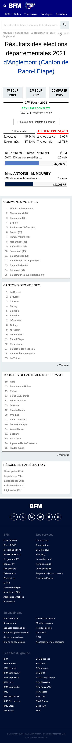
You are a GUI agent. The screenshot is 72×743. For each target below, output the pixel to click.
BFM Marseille (43, 682)
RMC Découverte (12, 701)
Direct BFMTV (10, 540)
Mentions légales (44, 623)
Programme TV (11, 559)
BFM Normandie (11, 687)
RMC (5, 691)
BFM (7, 14)
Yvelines (14, 415)
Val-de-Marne (17, 429)
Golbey (14, 325)
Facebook (14, 517)
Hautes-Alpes (17, 448)
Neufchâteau (16, 334)
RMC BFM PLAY (11, 696)
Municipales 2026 (13, 471)
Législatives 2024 (13, 476)
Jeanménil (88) (18, 251)
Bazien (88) (16, 232)
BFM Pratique (42, 550)
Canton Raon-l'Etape (42, 32)
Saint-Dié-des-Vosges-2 (22, 353)
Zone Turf (41, 706)
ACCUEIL (7, 32)
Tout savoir (30, 14)
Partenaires (9, 578)
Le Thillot (15, 358)
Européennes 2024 (14, 481)
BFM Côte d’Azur (11, 673)
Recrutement (9, 623)
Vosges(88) (21, 32)
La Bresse (15, 292)
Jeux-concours (43, 568)
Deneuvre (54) (17, 270)
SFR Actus (8, 710)
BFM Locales (9, 668)
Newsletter (40, 517)
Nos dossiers (9, 568)
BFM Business (43, 659)
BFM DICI (40, 673)
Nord (12, 381)
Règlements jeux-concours (49, 573)
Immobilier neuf (43, 559)
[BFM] (4, 5)
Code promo (42, 540)
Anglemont (9, 36)
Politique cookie (44, 628)
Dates (17, 14)
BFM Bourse (9, 663)
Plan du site (9, 601)
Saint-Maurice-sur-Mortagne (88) (27, 275)
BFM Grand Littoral (45, 677)
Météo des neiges (12, 587)
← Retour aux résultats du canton (36, 121)
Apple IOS (49, 517)
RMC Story (8, 706)
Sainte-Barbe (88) (19, 265)
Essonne (14, 434)
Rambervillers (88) (20, 237)
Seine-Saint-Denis (19, 396)
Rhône (13, 391)
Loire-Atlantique (18, 424)
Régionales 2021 (13, 490)
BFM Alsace (42, 668)
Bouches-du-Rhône (20, 386)
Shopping (40, 554)
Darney (13, 306)
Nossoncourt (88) (19, 213)
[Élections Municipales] (20, 5)
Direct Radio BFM (12, 550)
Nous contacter (11, 618)
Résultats (61, 14)
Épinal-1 (14, 311)
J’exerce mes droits (13, 637)
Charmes (15, 301)
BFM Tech (41, 663)
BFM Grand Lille (11, 677)
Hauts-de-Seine (18, 400)
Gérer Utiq (41, 632)
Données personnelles (14, 628)
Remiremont (16, 344)
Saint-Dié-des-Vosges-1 (22, 349)
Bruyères (15, 296)
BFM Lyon (8, 682)
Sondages (46, 14)
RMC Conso (42, 701)
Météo (6, 582)
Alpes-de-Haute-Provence (23, 443)
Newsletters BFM (11, 592)
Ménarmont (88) (18, 241)
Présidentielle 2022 (14, 485)
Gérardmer (15, 320)
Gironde (14, 405)
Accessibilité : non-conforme (50, 642)
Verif (38, 710)
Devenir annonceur (45, 618)
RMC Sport (41, 691)
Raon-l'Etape (17, 339)
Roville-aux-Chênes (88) (22, 227)
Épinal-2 (14, 315)
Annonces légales (44, 578)
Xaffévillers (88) (18, 246)
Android (57, 517)
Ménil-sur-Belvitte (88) (21, 208)
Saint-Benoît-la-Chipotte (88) (25, 260)
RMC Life (40, 696)
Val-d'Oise (15, 438)
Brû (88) (14, 222)
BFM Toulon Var (44, 687)
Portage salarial (44, 564)
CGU (38, 637)
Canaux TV (9, 564)
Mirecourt (15, 330)
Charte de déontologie (14, 642)
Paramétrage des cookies (16, 632)
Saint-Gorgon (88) (19, 256)
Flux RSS (31, 517)
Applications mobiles (13, 597)
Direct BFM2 (9, 545)
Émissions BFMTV (12, 554)
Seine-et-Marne (18, 419)
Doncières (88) (17, 218)
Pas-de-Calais (17, 410)
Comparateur (42, 545)
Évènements (9, 573)
